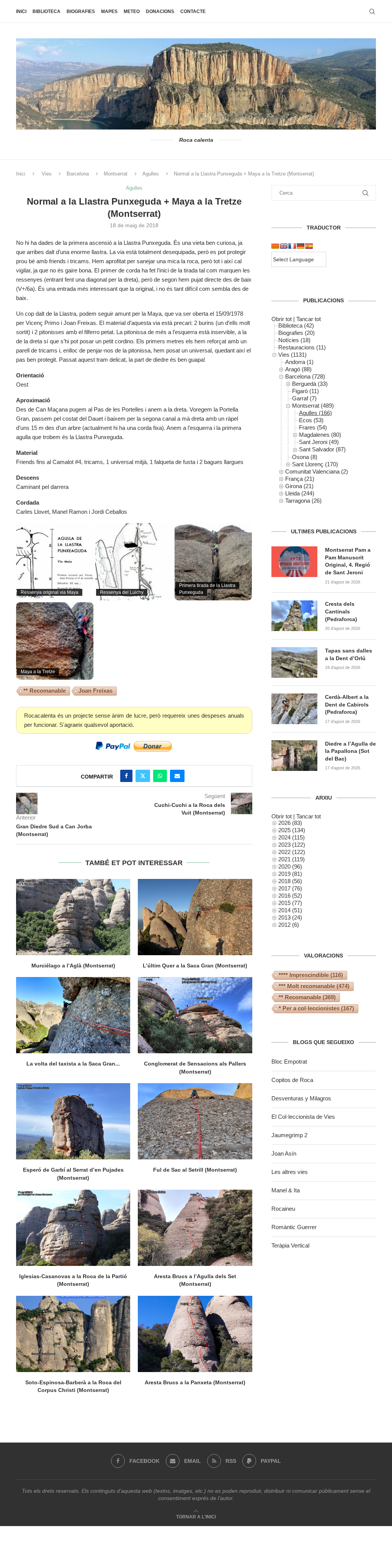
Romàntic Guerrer (294, 1227)
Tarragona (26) (303, 500)
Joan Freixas (95, 690)
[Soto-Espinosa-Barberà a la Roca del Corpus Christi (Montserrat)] (73, 1334)
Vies (47, 174)
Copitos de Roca (292, 1080)
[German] (300, 246)
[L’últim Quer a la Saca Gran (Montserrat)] (195, 917)
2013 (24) (290, 917)
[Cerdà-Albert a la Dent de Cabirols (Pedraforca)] (294, 708)
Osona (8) (304, 457)
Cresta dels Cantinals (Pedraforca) (341, 611)
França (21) (299, 478)
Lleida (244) (299, 493)
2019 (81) (290, 874)
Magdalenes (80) (320, 434)
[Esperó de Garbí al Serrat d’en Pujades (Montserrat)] (73, 1121)
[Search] (372, 11)
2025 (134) (291, 830)
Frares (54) (313, 427)
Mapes (109, 11)
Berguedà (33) (310, 383)
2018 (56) (290, 881)
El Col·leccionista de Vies (303, 1116)
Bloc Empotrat (289, 1061)
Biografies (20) (296, 333)
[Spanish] (309, 246)
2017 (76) (290, 888)
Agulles (150, 174)
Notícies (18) (294, 340)
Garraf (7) (304, 398)
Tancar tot (308, 319)
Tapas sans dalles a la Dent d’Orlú (348, 654)
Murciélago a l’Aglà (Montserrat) (73, 965)
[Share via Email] (177, 776)
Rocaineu (283, 1208)
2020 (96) (290, 866)
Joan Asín (283, 1153)
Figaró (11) (305, 391)
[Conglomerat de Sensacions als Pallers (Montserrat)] (195, 1015)
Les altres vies (289, 1172)
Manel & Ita (285, 1190)
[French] (292, 246)
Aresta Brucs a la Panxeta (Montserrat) (195, 1382)
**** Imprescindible (311, 975)
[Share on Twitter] (143, 776)
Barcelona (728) (305, 376)
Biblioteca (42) (296, 325)
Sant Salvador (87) (322, 449)
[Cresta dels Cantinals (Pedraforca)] (294, 615)
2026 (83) (290, 823)
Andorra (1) (299, 362)
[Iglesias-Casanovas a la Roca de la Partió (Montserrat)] (73, 1228)
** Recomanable (44, 690)
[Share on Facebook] (126, 776)
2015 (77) (290, 903)
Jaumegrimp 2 (289, 1135)
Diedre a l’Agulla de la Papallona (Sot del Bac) (350, 751)
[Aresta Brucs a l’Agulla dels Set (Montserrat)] (195, 1228)
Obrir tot (281, 319)
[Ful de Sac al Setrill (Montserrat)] (195, 1121)
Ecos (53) (311, 420)
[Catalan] (275, 246)
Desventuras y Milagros (301, 1098)
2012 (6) (288, 924)
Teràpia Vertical (290, 1245)
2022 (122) (291, 852)
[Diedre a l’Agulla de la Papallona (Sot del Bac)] (294, 755)
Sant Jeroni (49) (319, 442)
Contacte (193, 11)
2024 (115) (291, 837)
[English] (283, 246)
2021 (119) (291, 859)
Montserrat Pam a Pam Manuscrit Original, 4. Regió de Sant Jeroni (348, 561)
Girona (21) (299, 486)
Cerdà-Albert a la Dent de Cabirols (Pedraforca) (347, 704)
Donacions (160, 11)
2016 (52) (290, 895)
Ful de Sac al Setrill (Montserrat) (195, 1170)
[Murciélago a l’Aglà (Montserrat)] (73, 917)
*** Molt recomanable (314, 986)
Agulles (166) (315, 413)
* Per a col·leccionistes (316, 1008)
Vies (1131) (292, 354)
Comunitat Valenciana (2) (316, 471)
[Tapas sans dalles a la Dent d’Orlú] (294, 662)
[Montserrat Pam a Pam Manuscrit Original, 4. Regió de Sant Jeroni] (294, 561)
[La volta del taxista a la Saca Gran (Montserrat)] (73, 1015)
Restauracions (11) (302, 347)
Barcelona (78, 174)
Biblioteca (46, 11)
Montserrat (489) (313, 405)
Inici (21, 11)
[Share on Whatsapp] (160, 776)
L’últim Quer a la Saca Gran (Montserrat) (195, 965)
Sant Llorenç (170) (315, 464)
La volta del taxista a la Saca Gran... (73, 1064)
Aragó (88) (298, 369)
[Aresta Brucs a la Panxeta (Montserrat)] (195, 1334)
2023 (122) (291, 844)
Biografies (81, 11)
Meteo (132, 11)
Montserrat (115, 174)
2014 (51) (290, 910)
